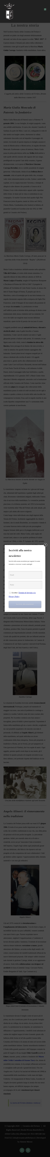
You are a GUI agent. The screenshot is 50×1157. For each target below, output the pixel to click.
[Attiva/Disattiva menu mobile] (45, 9)
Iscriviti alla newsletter (25, 604)
